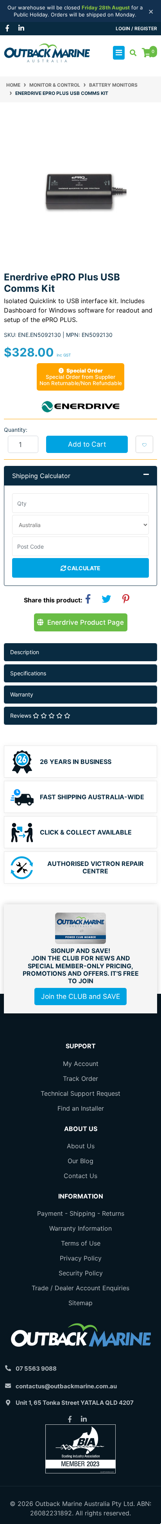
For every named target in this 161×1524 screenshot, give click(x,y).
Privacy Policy (81, 1258)
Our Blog (80, 1161)
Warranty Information (80, 1228)
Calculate (83, 568)
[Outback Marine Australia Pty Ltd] (47, 52)
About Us (81, 1146)
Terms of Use (80, 1243)
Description (24, 652)
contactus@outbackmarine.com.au (66, 1386)
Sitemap (80, 1303)
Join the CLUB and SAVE (80, 996)
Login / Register (136, 28)
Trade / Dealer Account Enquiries (80, 1288)
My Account (80, 1064)
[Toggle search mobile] (131, 52)
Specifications (28, 673)
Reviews (21, 715)
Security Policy (81, 1273)
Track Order (80, 1078)
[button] (144, 444)
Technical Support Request (80, 1093)
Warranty (21, 694)
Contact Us (80, 1176)
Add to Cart (87, 444)
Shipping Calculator (41, 476)
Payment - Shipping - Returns (80, 1213)
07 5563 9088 (36, 1368)
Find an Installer (80, 1108)
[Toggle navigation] (119, 53)
